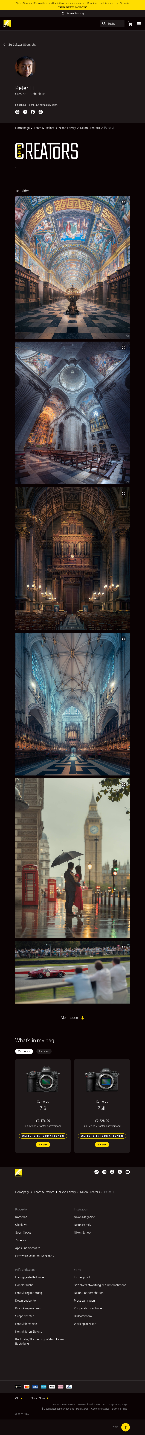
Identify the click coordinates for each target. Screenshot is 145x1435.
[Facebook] (33, 111)
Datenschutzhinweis (89, 1404)
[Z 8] (43, 1079)
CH (17, 1398)
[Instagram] (25, 111)
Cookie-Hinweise (100, 1408)
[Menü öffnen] (139, 23)
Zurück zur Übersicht (22, 44)
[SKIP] (125, 1427)
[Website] (17, 111)
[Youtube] (128, 1171)
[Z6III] (102, 1079)
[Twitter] (120, 1171)
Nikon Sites (38, 1398)
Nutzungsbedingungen (115, 1404)
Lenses (44, 1051)
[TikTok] (96, 1171)
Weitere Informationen (43, 1135)
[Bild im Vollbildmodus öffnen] (123, 202)
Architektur (37, 94)
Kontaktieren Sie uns (64, 1404)
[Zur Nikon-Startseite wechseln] (7, 23)
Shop (43, 1144)
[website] (41, 111)
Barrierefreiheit (120, 1408)
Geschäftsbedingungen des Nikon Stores (66, 1408)
